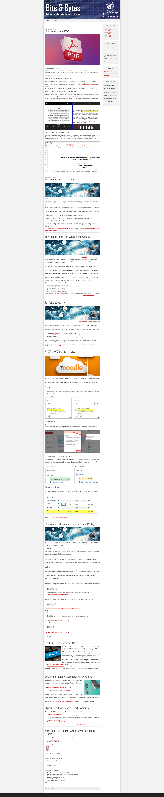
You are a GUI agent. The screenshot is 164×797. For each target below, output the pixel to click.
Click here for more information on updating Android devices (57, 632)
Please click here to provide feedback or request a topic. (110, 60)
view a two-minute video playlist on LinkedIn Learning (61, 228)
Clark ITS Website (107, 71)
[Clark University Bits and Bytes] (82, 9)
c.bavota (117, 795)
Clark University (53, 795)
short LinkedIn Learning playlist (59, 337)
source (78, 84)
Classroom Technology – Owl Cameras (67, 708)
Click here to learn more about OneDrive (55, 666)
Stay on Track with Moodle (60, 352)
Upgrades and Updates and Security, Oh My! (70, 524)
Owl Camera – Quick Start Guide (54, 714)
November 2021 (51, 350)
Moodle (46, 350)
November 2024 (108, 36)
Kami (62, 169)
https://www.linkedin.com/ (58, 758)
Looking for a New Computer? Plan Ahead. (69, 676)
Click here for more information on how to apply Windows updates (58, 594)
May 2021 (46, 674)
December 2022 (48, 177)
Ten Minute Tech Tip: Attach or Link (64, 179)
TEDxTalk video (55, 333)
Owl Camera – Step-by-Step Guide (54, 720)
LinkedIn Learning (60, 293)
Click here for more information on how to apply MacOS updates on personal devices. (62, 608)
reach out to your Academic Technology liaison (58, 517)
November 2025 (108, 29)
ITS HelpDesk (106, 75)
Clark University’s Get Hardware (64, 701)
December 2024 (108, 35)
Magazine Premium (107, 795)
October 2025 (107, 30)
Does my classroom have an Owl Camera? (56, 721)
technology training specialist (88, 295)
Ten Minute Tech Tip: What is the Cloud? (67, 236)
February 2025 (108, 32)
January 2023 (47, 29)
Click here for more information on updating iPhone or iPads (57, 620)
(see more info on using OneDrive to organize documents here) (70, 96)
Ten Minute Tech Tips (57, 303)
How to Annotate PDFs (58, 31)
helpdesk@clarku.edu (80, 724)
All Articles (55, 20)
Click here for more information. (65, 345)
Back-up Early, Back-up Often (61, 643)
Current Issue (48, 20)
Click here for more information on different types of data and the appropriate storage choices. (76, 670)
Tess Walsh (84, 257)
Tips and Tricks (53, 29)
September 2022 (48, 301)
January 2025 (107, 33)
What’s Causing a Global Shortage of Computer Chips (58, 691)
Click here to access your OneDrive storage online (57, 664)
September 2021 (48, 522)
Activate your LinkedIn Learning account (55, 334)
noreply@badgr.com (55, 740)
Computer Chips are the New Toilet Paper (55, 687)
